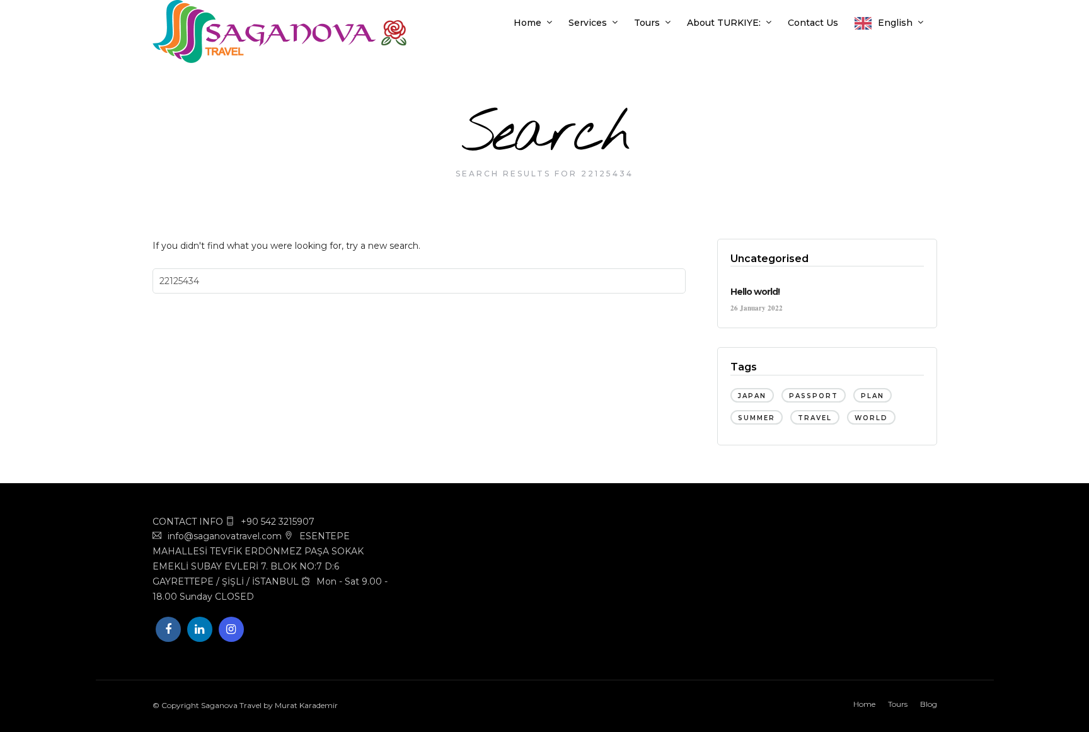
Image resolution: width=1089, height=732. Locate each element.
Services (587, 22)
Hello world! (755, 291)
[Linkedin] (199, 629)
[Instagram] (231, 629)
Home (527, 22)
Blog (928, 704)
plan (872, 396)
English (895, 22)
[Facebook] (168, 629)
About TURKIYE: (724, 22)
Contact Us (813, 22)
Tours (647, 22)
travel (815, 418)
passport (813, 396)
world (871, 418)
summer (756, 418)
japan (752, 396)
